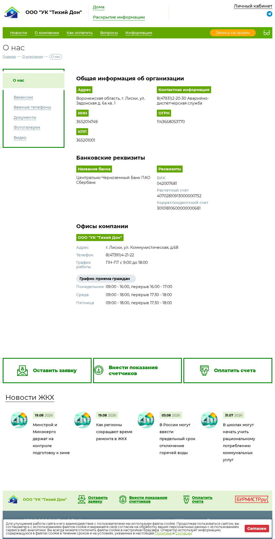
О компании (32, 57)
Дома (98, 6)
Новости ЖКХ (29, 397)
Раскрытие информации (119, 17)
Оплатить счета (202, 499)
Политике (163, 533)
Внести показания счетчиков (148, 499)
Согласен (256, 528)
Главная (9, 57)
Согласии (183, 533)
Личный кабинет (253, 6)
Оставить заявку (98, 499)
